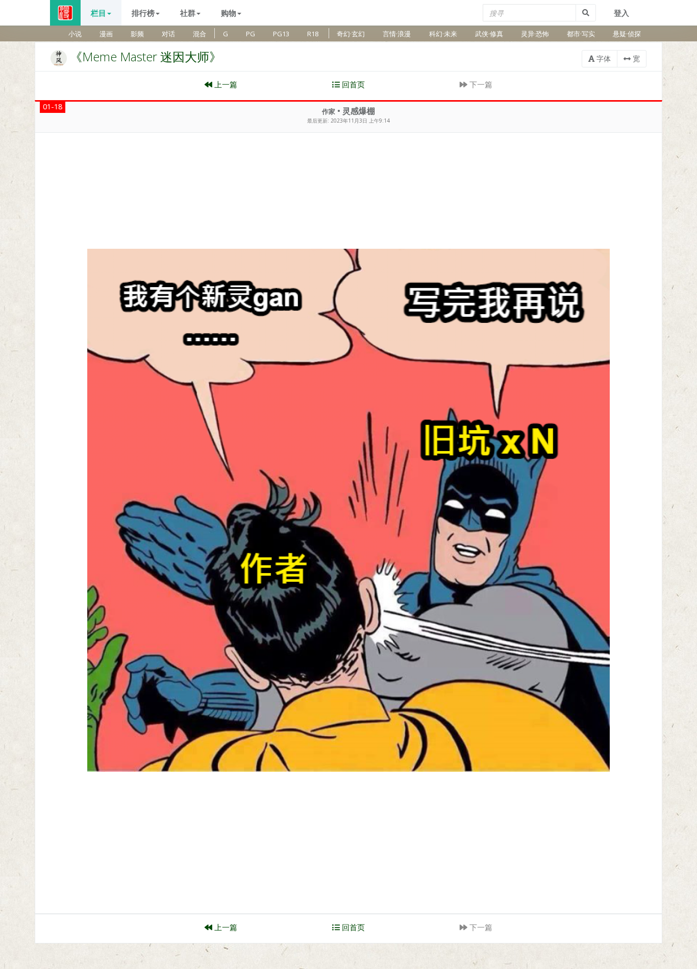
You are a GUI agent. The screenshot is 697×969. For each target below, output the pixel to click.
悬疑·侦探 (627, 33)
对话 (168, 33)
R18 (312, 33)
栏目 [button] (98, 13)
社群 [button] (187, 13)
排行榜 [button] (143, 13)
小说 (75, 33)
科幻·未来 (443, 33)
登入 (621, 13)
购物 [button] (228, 13)
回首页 (352, 84)
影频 (137, 33)
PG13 (281, 33)
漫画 (106, 33)
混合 (199, 33)
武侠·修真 (489, 33)
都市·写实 (581, 33)
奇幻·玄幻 (351, 33)
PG (250, 33)
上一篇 (224, 84)
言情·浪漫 (397, 33)
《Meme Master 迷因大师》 (145, 56)
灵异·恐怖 (535, 33)
